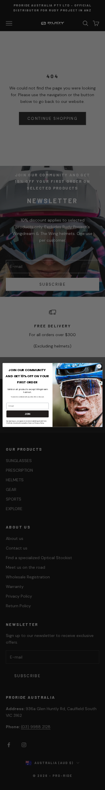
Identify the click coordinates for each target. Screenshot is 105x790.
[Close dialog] (99, 366)
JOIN (27, 414)
